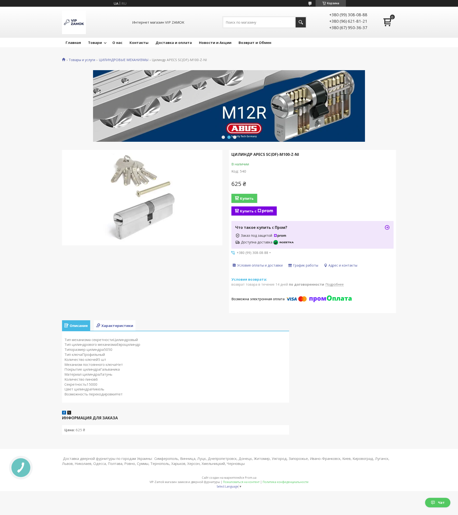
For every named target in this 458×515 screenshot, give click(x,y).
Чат (441, 502)
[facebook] (64, 413)
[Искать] (301, 22)
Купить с (248, 211)
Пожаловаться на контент (241, 482)
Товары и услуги (82, 60)
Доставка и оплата (174, 42)
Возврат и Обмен (255, 42)
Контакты (139, 42)
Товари (95, 42)
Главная (73, 42)
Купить (247, 198)
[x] (69, 413)
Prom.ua (250, 478)
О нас (117, 42)
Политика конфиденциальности (285, 482)
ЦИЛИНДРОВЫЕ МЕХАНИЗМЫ (123, 60)
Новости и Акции (215, 42)
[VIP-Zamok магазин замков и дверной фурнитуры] (74, 22)
